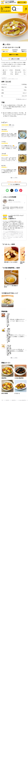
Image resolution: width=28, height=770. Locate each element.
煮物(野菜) (14, 400)
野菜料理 (7, 400)
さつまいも (4, 84)
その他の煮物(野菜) (22, 400)
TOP (2, 400)
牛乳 (2, 90)
